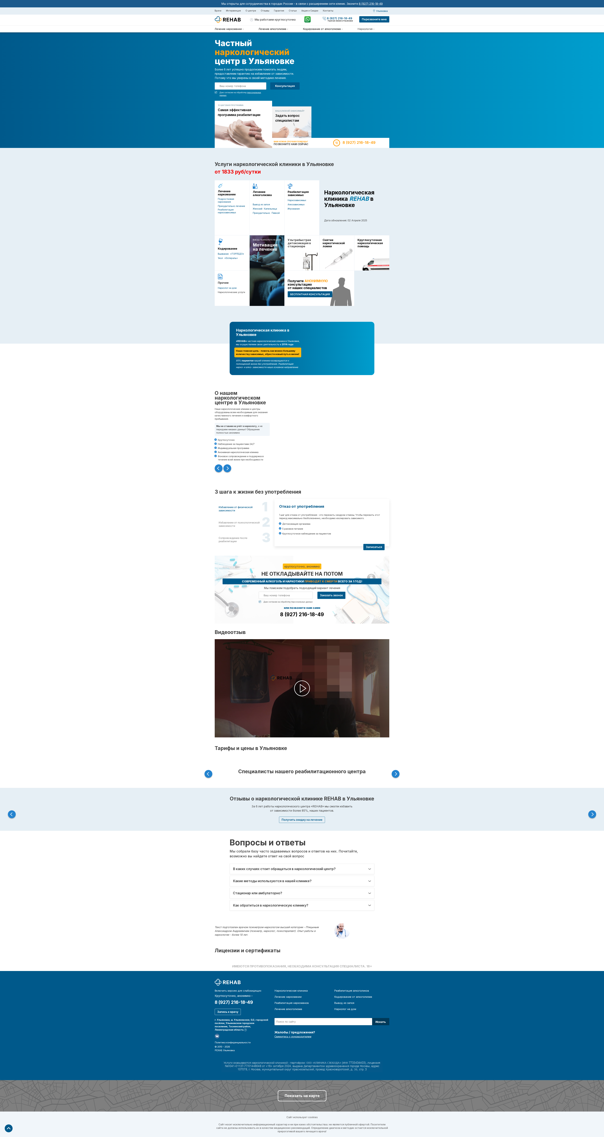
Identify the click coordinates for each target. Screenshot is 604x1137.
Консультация (285, 86)
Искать (380, 1022)
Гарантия (279, 10)
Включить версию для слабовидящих (238, 990)
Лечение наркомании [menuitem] (228, 28)
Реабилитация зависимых (298, 193)
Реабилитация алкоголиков (351, 990)
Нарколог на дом (227, 288)
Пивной (276, 213)
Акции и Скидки (309, 10)
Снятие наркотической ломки (334, 243)
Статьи (293, 10)
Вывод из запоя (261, 204)
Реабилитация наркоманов (291, 1002)
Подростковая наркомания (226, 200)
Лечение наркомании (227, 193)
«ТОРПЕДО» (237, 253)
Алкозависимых (296, 204)
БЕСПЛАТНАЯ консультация (310, 294)
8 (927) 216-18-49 (371, 3)
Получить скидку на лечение (302, 819)
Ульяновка (382, 11)
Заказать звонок (331, 595)
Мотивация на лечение (265, 247)
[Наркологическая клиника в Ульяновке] (232, 19)
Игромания (294, 208)
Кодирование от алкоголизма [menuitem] (322, 28)
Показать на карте (302, 1095)
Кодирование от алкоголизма (353, 996)
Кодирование (227, 248)
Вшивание (223, 253)
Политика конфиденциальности (233, 1042)
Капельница (270, 208)
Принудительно (261, 213)
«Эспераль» (231, 258)
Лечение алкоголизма (262, 193)
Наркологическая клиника (291, 990)
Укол (220, 258)
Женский (257, 208)
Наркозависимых (297, 200)
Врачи (218, 10)
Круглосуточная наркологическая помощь (370, 243)
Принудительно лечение (231, 206)
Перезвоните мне (374, 19)
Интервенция (233, 10)
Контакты (328, 10)
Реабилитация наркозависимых (227, 211)
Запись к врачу (227, 1011)
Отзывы (265, 10)
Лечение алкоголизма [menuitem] (272, 28)
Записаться (374, 547)
